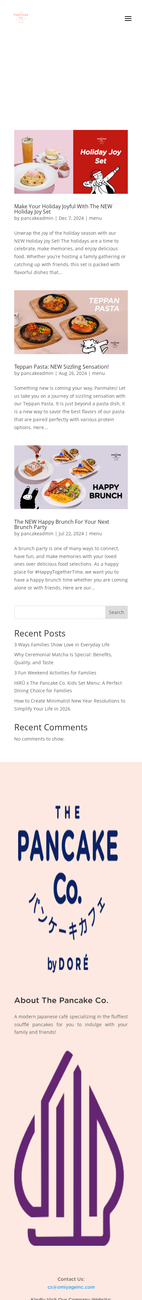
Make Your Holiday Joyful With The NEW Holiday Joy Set (63, 209)
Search (116, 612)
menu (95, 218)
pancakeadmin (37, 218)
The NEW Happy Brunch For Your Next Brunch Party (61, 524)
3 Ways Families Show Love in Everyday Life (62, 644)
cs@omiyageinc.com (71, 1287)
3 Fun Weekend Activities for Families (55, 673)
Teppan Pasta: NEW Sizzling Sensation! (61, 366)
